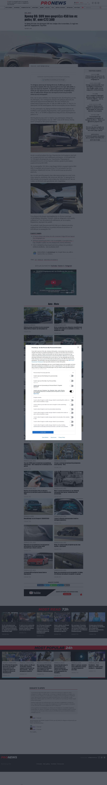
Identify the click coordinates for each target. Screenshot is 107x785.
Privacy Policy (62, 437)
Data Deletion (45, 437)
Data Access (53, 437)
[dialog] (53, 392)
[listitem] (53, 372)
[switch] (71, 376)
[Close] (78, 347)
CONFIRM (43, 432)
